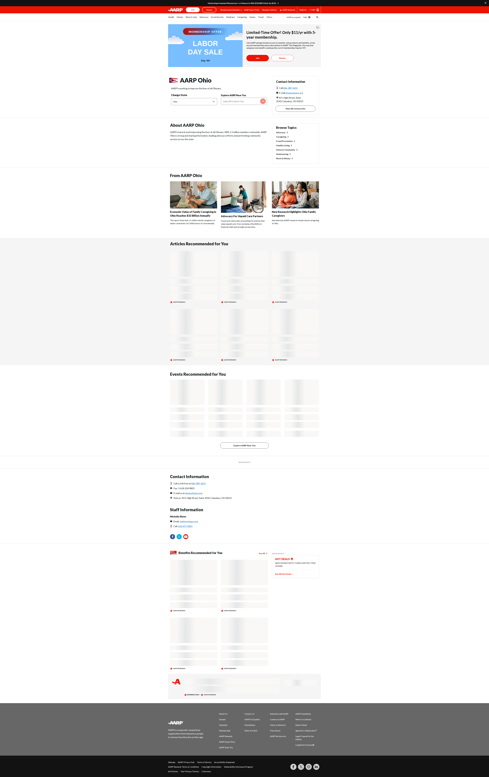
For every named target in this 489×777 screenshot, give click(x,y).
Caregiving (281, 137)
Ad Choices (173, 771)
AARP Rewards (289, 10)
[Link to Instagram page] (309, 767)
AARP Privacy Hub (186, 762)
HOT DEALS (282, 558)
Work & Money (283, 158)
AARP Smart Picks (251, 10)
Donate (222, 719)
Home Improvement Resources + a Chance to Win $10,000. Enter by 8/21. (242, 3)
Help (305, 17)
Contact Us (249, 714)
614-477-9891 (185, 526)
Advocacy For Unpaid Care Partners (242, 216)
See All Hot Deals (283, 574)
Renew (282, 58)
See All (262, 553)
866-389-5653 (290, 88)
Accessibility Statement (224, 762)
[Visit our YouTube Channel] (185, 536)
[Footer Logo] (186, 723)
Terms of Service (204, 762)
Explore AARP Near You (233, 95)
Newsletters (249, 725)
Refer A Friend (250, 730)
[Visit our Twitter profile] (179, 536)
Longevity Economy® (304, 745)
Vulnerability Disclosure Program (238, 767)
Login (313, 10)
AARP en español (294, 17)
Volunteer (223, 725)
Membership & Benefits (230, 10)
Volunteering (282, 154)
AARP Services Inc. (278, 736)
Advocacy (281, 132)
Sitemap (171, 762)
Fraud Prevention (284, 141)
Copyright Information (211, 767)
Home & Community (285, 149)
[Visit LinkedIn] (316, 767)
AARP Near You (226, 747)
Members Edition (269, 10)
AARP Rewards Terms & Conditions (183, 767)
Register (303, 10)
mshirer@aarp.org (189, 521)
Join (258, 58)
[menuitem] (171, 18)
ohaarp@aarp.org (294, 92)
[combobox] (244, 101)
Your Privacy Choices (190, 771)
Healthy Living (283, 145)
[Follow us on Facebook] (172, 536)
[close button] (318, 27)
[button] (317, 17)
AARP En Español (252, 719)
